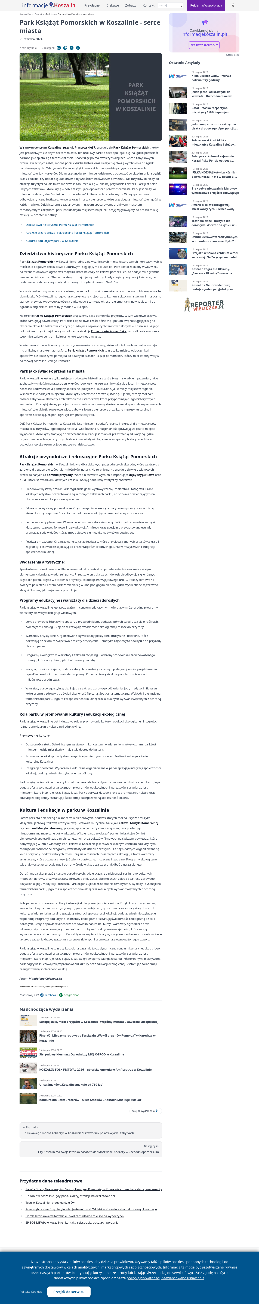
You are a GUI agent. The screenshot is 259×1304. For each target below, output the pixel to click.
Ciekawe (112, 5)
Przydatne (92, 5)
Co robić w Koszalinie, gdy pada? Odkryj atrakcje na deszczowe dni (70, 1196)
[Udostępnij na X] (71, 48)
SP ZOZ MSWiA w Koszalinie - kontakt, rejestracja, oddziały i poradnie (72, 1222)
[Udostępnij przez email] (65, 48)
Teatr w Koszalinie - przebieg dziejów (50, 1202)
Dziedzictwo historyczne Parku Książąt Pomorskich (60, 225)
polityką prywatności (143, 1278)
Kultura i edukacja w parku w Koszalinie (52, 241)
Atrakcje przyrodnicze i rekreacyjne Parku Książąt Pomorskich (67, 233)
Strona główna (26, 14)
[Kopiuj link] (59, 48)
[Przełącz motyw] (233, 5)
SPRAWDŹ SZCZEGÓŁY (204, 45)
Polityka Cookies (31, 1291)
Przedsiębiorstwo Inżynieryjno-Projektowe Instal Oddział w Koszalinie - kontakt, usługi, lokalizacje (91, 1209)
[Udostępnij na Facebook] (78, 48)
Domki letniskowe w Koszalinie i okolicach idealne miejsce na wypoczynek (75, 1216)
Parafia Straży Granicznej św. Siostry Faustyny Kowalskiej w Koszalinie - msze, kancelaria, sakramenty (94, 1189)
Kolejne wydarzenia (143, 1111)
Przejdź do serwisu (69, 1291)
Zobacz (130, 5)
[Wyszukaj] (180, 5)
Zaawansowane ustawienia (182, 1278)
